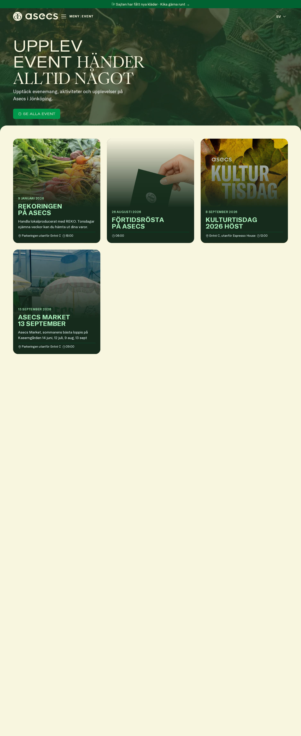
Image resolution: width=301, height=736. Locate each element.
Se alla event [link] (39, 113)
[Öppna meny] (64, 16)
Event (88, 16)
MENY (74, 16)
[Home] (35, 16)
